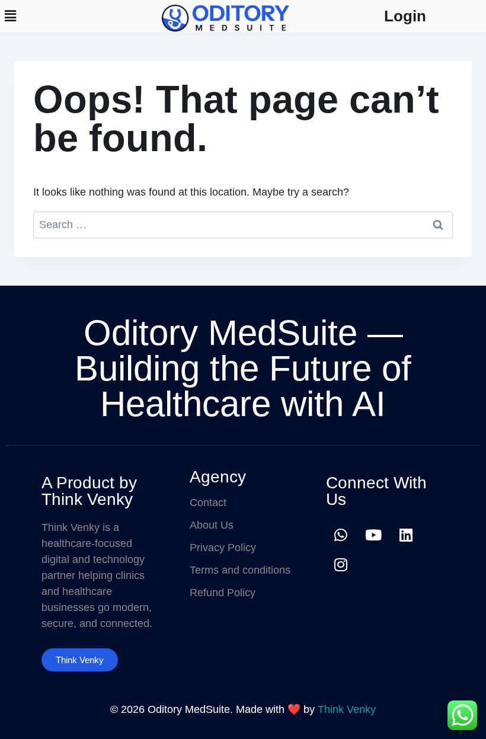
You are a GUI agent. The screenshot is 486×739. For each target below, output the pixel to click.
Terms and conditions (240, 570)
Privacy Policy (223, 548)
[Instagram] (341, 564)
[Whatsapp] (341, 534)
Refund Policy (222, 593)
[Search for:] (243, 225)
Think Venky (347, 709)
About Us (212, 525)
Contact (208, 502)
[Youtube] (373, 534)
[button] (10, 16)
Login (405, 16)
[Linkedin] (406, 534)
